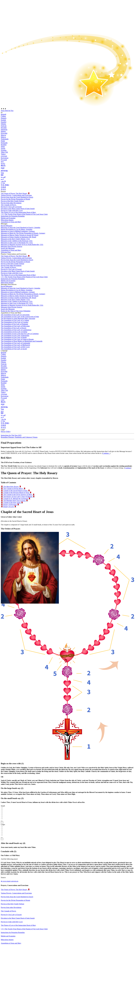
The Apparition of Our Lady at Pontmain (14, 324)
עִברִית (3, 183)
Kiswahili (4, 133)
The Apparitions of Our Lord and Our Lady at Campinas (20, 334)
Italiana (3, 131)
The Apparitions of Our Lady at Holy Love (15, 347)
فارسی (3, 181)
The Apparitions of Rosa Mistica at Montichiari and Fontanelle (21, 341)
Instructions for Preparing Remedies (13, 932)
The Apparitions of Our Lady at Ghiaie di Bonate (17, 339)
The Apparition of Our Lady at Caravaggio (15, 315)
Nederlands (4, 139)
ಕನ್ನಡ (2, 168)
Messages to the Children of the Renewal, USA (16, 241)
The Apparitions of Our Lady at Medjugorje (15, 345)
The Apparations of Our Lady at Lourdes (14, 322)
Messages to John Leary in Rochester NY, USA (17, 243)
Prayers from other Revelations (11, 203)
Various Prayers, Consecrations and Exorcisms (16, 195)
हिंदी (2, 175)
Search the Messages (8, 248)
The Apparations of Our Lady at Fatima (14, 332)
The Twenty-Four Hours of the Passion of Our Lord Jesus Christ (24, 214)
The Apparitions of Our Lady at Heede (14, 337)
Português (4, 143)
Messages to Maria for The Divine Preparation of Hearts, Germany (23, 233)
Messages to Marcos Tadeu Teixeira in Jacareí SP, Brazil (19, 235)
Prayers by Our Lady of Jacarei (11, 914)
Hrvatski (4, 128)
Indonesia (4, 129)
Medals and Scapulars (8, 936)
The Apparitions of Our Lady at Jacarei (14, 349)
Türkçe (3, 154)
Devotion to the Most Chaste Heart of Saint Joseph (18, 918)
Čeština (3, 116)
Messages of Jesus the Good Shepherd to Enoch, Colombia (20, 227)
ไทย (2, 173)
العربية (3, 177)
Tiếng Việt (4, 152)
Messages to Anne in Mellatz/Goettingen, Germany (18, 231)
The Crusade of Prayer (8, 205)
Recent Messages (6, 226)
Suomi (3, 148)
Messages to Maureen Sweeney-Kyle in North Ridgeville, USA (22, 244)
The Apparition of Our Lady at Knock (13, 328)
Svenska (3, 150)
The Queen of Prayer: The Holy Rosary (15, 193)
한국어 (3, 189)
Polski (3, 141)
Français (3, 126)
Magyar (3, 135)
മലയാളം (4, 170)
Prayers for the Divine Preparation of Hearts (15, 199)
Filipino (3, 124)
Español (3, 122)
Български (4, 158)
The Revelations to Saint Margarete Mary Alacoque (18, 318)
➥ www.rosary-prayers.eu (9, 881)
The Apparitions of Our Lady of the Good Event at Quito (20, 316)
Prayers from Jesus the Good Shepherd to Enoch (17, 197)
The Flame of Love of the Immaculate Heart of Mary (18, 212)
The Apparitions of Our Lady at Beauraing (15, 335)
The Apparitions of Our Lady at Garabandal (15, 343)
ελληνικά (4, 156)
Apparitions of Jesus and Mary (11, 222)
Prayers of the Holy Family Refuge (12, 201)
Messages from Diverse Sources (11, 246)
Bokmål (3, 114)
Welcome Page (6, 252)
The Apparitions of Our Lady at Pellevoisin (15, 326)
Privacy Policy (6, 431)
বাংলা (2, 162)
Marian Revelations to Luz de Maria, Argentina (16, 229)
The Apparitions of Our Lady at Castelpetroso (16, 330)
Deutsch (3, 118)
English (3, 120)
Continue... (106, 453)
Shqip (3, 146)
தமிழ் (2, 400)
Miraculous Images (7, 940)
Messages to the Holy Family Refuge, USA (15, 239)
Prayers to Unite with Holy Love (12, 210)
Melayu (3, 137)
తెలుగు (3, 165)
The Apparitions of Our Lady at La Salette (15, 320)
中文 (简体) (5, 185)
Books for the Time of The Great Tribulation (15, 311)
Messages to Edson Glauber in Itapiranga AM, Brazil (18, 237)
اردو (2, 179)
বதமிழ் (3, 163)
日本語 (3, 187)
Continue (128, 468)
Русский (4, 160)
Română (3, 145)
